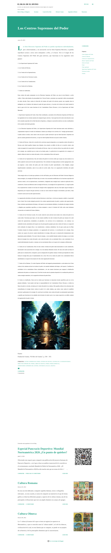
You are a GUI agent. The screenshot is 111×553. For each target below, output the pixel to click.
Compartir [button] (85, 46)
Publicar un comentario (33, 473)
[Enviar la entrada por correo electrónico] (19, 369)
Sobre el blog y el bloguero (23, 11)
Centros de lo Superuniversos (88, 58)
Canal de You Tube (47, 11)
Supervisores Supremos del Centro (89, 69)
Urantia (83, 73)
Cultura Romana (27, 483)
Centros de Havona (86, 56)
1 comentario (30, 504)
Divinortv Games (60, 11)
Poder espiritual (85, 67)
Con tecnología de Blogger (56, 541)
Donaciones (84, 11)
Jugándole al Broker (72, 11)
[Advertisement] (43, 424)
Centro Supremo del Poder (87, 54)
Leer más (65, 473)
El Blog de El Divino (27, 4)
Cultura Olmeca (27, 513)
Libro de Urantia (85, 62)
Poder (83, 65)
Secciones (36, 11)
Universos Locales (86, 71)
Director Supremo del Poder (88, 60)
